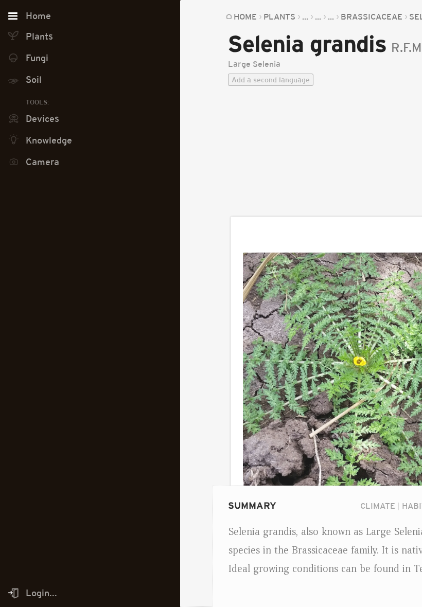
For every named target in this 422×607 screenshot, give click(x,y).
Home (245, 16)
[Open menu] (13, 16)
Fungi (37, 58)
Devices (42, 119)
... (305, 16)
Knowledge (49, 140)
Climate (377, 505)
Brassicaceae (371, 16)
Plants (279, 16)
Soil (34, 80)
